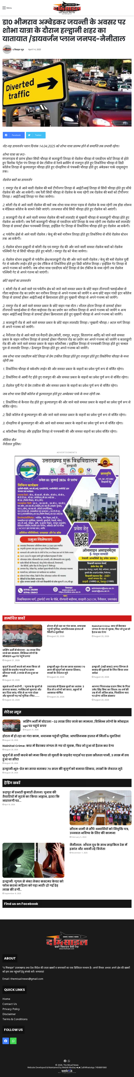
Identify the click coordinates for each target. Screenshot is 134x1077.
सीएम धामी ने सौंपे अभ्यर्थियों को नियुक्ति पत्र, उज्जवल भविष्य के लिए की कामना (99, 831)
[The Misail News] (67, 7)
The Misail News (71, 1065)
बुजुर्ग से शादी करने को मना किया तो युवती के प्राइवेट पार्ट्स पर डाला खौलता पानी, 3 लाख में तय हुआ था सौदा (21, 671)
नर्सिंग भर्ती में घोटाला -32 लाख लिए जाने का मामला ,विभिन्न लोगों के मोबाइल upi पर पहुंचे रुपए (21, 653)
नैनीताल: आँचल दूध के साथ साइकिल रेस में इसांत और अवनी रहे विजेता (98, 847)
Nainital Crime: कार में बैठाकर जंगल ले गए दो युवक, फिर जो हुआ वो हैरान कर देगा (111, 629)
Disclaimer (9, 1014)
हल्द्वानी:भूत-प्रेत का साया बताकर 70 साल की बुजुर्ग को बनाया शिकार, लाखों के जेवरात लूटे (66, 670)
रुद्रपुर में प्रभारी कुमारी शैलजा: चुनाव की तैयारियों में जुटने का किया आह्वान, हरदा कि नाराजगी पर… (30, 796)
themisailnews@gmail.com (26, 979)
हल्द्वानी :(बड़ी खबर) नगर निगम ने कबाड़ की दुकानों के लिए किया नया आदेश (110, 670)
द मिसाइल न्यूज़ (18, 49)
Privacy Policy (11, 1009)
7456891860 (101, 1067)
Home (6, 999)
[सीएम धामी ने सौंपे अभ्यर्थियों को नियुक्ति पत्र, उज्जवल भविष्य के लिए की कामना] (101, 807)
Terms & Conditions (14, 1019)
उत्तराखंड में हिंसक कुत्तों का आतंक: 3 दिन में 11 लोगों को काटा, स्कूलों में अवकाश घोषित (65, 689)
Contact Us (9, 1004)
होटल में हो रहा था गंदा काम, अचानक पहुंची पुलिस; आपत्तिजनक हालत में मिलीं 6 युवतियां (66, 629)
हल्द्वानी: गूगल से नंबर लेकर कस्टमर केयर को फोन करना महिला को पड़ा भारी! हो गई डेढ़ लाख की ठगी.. (32, 885)
